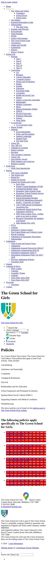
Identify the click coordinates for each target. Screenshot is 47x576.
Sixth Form (10, 166)
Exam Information (23, 132)
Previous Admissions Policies (22, 259)
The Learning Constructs (21, 155)
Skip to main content (9, 2)
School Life (10, 54)
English (19, 86)
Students (14, 129)
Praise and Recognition (25, 134)
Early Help (20, 184)
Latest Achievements (19, 38)
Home (8, 6)
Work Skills (20, 120)
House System (16, 127)
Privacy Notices (17, 52)
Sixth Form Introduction (20, 168)
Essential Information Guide (22, 22)
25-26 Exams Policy (14, 480)
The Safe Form (22, 27)
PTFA (13, 225)
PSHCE (19, 111)
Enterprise (20, 88)
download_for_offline (14, 434)
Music (18, 107)
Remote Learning (18, 164)
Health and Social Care (25, 95)
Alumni (9, 264)
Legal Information (16, 543)
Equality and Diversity (20, 29)
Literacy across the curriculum (28, 100)
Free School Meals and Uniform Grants (26, 232)
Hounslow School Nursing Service (30, 193)
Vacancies (10, 282)
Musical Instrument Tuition (26, 109)
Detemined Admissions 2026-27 (23, 253)
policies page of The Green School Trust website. (23, 409)
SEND (13, 36)
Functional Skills (22, 91)
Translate (24, 332)
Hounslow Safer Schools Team (28, 191)
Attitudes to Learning (19, 148)
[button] (7, 327)
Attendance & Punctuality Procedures (26, 237)
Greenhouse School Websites (27, 548)
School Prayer (21, 15)
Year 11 (19, 68)
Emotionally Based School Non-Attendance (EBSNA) (29, 210)
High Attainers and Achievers (22, 161)
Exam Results (16, 31)
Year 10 (19, 66)
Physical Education (23, 113)
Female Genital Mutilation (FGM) (29, 186)
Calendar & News (13, 266)
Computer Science (23, 79)
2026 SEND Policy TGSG (17, 472)
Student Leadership (23, 136)
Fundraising (15, 47)
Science (19, 118)
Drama (18, 84)
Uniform (14, 227)
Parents (9, 170)
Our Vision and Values (20, 11)
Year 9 (18, 63)
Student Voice (21, 139)
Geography (20, 93)
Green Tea (15, 143)
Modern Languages (23, 104)
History (19, 98)
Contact (9, 287)
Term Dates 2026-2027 (20, 280)
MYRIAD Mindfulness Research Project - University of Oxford (29, 201)
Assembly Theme (18, 273)
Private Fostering (17, 234)
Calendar (14, 271)
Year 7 (18, 59)
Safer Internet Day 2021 (25, 223)
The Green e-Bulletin (19, 173)
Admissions (10, 241)
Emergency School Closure (22, 230)
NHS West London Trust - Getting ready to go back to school (29, 215)
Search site (5, 554)
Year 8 (18, 61)
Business (19, 75)
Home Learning (17, 150)
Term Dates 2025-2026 (20, 278)
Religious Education (24, 116)
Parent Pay (15, 177)
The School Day (17, 175)
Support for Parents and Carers (23, 182)
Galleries (14, 275)
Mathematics (21, 102)
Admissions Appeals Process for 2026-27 (27, 248)
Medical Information (24, 196)
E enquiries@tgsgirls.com (11, 507)
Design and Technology (25, 82)
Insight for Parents (18, 180)
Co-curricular (16, 123)
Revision (14, 152)
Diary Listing (16, 269)
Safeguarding (16, 25)
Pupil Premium (17, 34)
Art (17, 72)
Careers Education (23, 77)
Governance (16, 43)
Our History (16, 20)
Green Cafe (15, 157)
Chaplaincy (20, 13)
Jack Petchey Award (19, 159)
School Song (21, 18)
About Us (10, 9)
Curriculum (15, 70)
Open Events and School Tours (23, 243)
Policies (14, 50)
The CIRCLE (16, 145)
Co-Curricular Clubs (24, 125)
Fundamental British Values (27, 189)
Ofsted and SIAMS (18, 45)
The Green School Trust (20, 41)
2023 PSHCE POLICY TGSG (18, 432)
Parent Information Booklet (27, 198)
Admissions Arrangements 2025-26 (25, 250)
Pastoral (14, 56)
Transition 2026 (17, 262)
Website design (7, 548)
